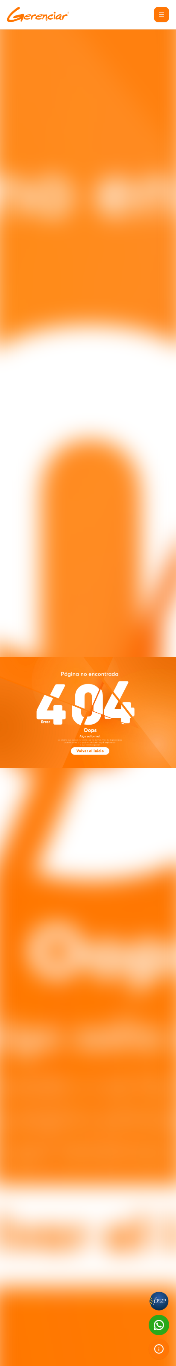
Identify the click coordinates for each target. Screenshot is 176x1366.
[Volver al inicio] (90, 751)
